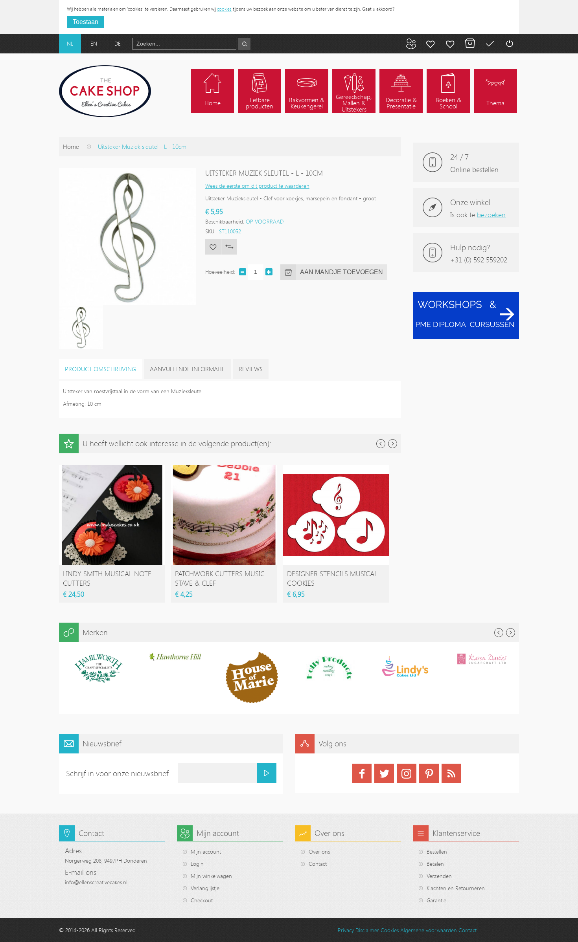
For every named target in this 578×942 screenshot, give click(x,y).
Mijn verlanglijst (450, 43)
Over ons (319, 851)
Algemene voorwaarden (428, 930)
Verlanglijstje (205, 888)
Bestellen (437, 851)
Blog (411, 43)
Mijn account (430, 43)
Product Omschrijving (100, 369)
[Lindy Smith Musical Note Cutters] (112, 469)
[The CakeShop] (105, 91)
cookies (224, 8)
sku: (210, 231)
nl (70, 43)
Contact (318, 863)
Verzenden (439, 876)
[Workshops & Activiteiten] (466, 296)
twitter (384, 773)
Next (392, 443)
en (93, 43)
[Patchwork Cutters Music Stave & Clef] (224, 469)
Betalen (489, 43)
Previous (380, 443)
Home (71, 146)
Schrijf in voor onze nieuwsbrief (117, 773)
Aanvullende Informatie (187, 369)
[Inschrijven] (266, 773)
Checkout (202, 900)
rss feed (451, 773)
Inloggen (509, 43)
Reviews (251, 369)
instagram (406, 773)
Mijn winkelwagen (470, 43)
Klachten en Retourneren (456, 888)
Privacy (346, 930)
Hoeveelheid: (220, 271)
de (117, 43)
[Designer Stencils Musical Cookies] (336, 469)
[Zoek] (244, 44)
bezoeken (491, 214)
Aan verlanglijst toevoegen (213, 247)
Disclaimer (367, 930)
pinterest (429, 773)
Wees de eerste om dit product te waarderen (257, 185)
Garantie (436, 900)
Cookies (390, 930)
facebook (362, 773)
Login (197, 863)
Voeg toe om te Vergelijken (229, 247)
